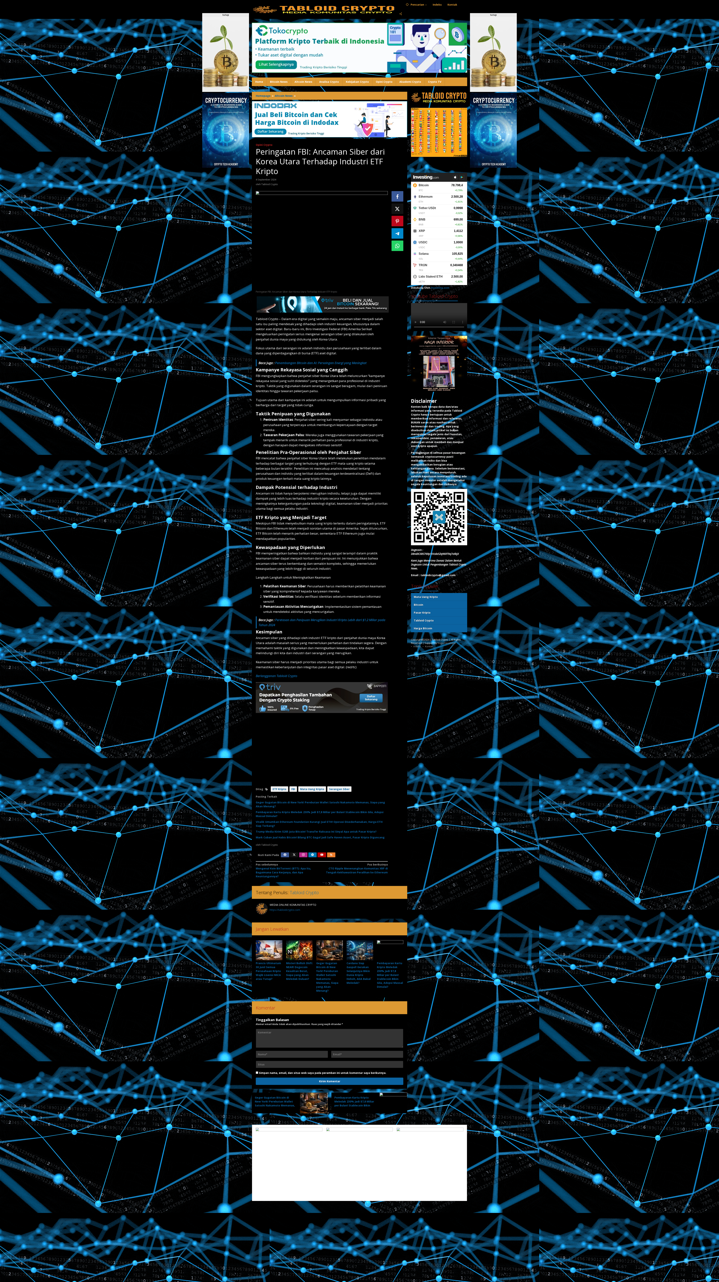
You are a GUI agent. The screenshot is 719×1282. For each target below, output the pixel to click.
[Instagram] (303, 854)
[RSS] (331, 854)
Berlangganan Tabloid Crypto (276, 676)
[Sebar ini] (398, 196)
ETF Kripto (279, 789)
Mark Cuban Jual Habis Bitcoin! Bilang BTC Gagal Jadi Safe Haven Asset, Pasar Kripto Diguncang (320, 837)
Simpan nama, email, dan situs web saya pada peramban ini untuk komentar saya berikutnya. (322, 1073)
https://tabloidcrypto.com (285, 910)
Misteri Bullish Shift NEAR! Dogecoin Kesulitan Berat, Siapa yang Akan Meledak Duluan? (299, 971)
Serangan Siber (339, 789)
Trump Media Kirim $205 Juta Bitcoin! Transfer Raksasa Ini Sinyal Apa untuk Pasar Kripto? (316, 831)
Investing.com (440, 287)
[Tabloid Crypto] (324, 9)
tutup (225, 14)
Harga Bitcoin (423, 628)
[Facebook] (285, 854)
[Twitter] (294, 854)
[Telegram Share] (398, 233)
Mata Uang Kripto (312, 789)
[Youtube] (322, 854)
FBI (293, 789)
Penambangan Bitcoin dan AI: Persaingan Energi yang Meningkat (321, 363)
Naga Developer (447, 643)
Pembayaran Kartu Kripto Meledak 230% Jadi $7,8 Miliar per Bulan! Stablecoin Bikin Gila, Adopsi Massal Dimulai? (390, 975)
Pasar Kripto (422, 613)
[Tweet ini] (398, 208)
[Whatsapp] (398, 246)
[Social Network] (400, 14)
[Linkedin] (312, 854)
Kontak (429, 646)
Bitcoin (418, 605)
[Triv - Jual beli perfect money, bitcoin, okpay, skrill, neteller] (323, 304)
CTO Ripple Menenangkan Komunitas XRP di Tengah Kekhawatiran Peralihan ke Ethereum (357, 868)
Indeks (417, 646)
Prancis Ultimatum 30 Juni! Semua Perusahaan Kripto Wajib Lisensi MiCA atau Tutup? (268, 971)
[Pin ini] (398, 221)
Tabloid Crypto (304, 892)
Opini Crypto (264, 145)
